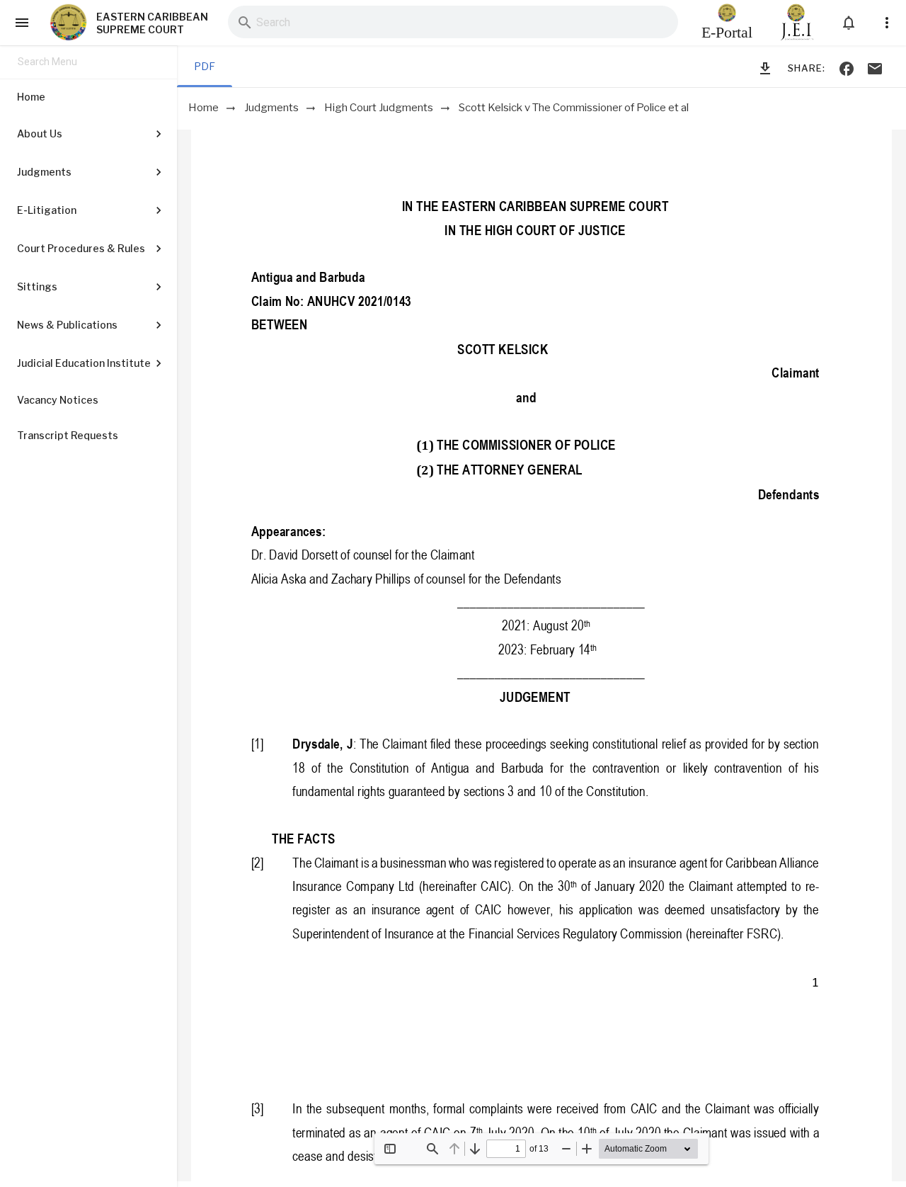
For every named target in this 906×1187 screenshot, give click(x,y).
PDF (204, 66)
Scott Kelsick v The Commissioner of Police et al (574, 107)
